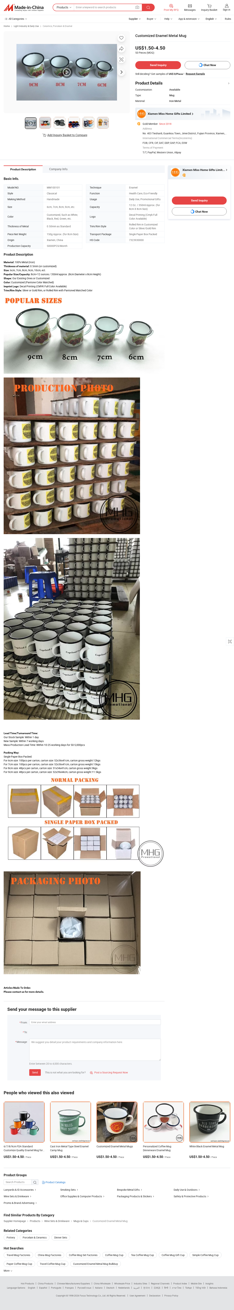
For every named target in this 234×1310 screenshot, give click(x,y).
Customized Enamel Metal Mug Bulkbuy (95, 1264)
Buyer (150, 18)
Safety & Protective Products (190, 1196)
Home (7, 26)
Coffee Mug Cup (114, 1255)
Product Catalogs (55, 1182)
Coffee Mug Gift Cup (173, 1255)
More (7, 1270)
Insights (209, 1283)
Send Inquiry (158, 65)
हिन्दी (166, 1287)
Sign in (226, 9)
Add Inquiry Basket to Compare (67, 135)
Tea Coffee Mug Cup (142, 1255)
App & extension (187, 18)
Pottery (11, 1237)
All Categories (16, 18)
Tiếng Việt (200, 1287)
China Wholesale (102, 1283)
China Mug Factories (49, 1255)
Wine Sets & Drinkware (16, 1196)
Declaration (155, 1295)
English (31, 1287)
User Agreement (137, 1295)
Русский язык (84, 1287)
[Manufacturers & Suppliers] (24, 7)
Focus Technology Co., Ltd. (93, 1295)
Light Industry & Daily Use (26, 26)
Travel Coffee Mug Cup (52, 1264)
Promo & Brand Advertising (19, 1203)
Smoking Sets (68, 1189)
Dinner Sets (60, 1237)
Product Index (180, 1283)
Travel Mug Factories (18, 1255)
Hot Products (27, 1283)
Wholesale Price (122, 1283)
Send (35, 1072)
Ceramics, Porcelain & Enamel (57, 26)
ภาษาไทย (176, 1287)
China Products (45, 1283)
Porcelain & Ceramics (35, 1237)
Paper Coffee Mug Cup (19, 1264)
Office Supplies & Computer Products (81, 1196)
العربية (136, 1287)
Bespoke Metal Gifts (128, 1189)
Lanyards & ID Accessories (19, 1189)
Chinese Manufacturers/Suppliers (73, 1283)
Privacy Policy (171, 1295)
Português (56, 1287)
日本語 (157, 1287)
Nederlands (124, 1287)
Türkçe (188, 1287)
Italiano (99, 1287)
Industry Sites (140, 1283)
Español (43, 1287)
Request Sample (195, 73)
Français (69, 1287)
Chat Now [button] (209, 65)
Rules (228, 18)
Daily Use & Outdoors (185, 1189)
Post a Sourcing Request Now (109, 1072)
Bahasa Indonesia (218, 1287)
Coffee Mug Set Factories (83, 1255)
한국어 (146, 1287)
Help (166, 18)
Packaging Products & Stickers (134, 1196)
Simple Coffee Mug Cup (205, 1255)
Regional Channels (160, 1283)
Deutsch (110, 1287)
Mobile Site (196, 1283)
